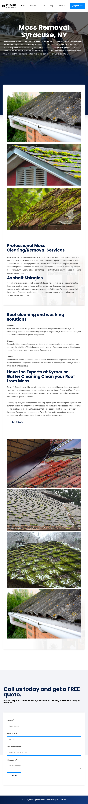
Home (23, 6)
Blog (51, 6)
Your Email (12, 734)
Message (11, 760)
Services (33, 6)
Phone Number (14, 747)
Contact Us (61, 6)
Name (10, 720)
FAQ (44, 6)
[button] (77, 6)
